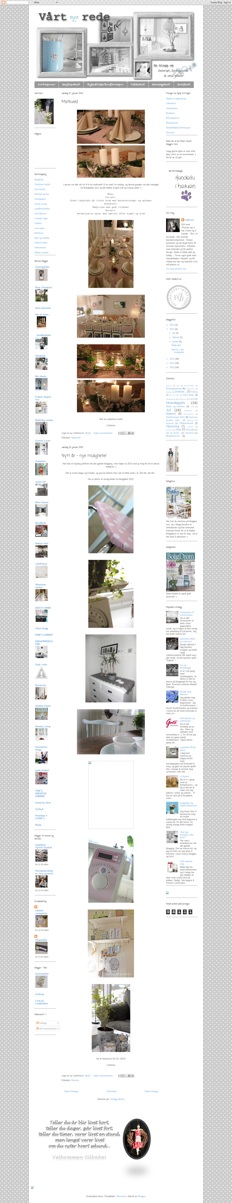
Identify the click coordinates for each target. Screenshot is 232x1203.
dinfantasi (40, 461)
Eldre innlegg (151, 1091)
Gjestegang (170, 399)
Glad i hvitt (41, 664)
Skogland (40, 356)
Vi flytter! (184, 776)
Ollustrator (121, 1196)
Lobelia (37, 223)
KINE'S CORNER (44, 635)
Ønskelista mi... (174, 436)
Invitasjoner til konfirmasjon (187, 613)
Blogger (141, 1196)
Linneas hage (41, 218)
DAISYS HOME (43, 608)
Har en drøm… (43, 314)
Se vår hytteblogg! (185, 666)
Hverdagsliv (40, 199)
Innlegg (42, 1023)
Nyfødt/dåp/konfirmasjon (105, 84)
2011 (172, 363)
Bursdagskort (161, 84)
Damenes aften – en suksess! (188, 640)
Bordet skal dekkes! (185, 693)
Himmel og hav (41, 194)
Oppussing (172, 426)
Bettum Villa (41, 543)
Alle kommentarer (47, 1028)
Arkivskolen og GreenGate (187, 719)
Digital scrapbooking (176, 98)
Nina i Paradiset (43, 287)
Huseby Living (42, 726)
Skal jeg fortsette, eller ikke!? (187, 835)
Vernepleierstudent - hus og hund (44, 872)
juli (174, 333)
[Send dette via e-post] (119, 433)
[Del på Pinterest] (132, 433)
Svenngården (42, 267)
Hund (191, 399)
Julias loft (40, 482)
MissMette (40, 523)
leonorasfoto (42, 973)
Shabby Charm (43, 706)
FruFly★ (39, 994)
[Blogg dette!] (123, 433)
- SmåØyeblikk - (43, 335)
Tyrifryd (39, 809)
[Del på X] (126, 433)
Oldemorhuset (186, 423)
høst (192, 407)
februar (176, 337)
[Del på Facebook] (129, 433)
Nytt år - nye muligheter (84, 456)
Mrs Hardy (40, 376)
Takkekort (138, 84)
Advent (169, 386)
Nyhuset (170, 423)
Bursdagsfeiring (173, 388)
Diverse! (170, 132)
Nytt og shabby (41, 238)
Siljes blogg (41, 628)
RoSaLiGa (40, 685)
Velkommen (40, 247)
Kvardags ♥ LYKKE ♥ (41, 817)
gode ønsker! (42, 770)
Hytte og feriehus (175, 406)
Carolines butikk (42, 184)
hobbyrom (182, 399)
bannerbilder (189, 386)
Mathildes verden (44, 420)
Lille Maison (40, 213)
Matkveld (70, 102)
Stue (178, 429)
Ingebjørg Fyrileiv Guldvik (43, 846)
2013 (172, 329)
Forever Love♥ (42, 440)
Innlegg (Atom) (117, 1099)
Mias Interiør (42, 502)
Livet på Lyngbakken (41, 1002)
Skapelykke (41, 940)
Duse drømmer (43, 308)
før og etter (174, 395)
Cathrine (189, 220)
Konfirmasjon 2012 (175, 417)
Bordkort (183, 84)
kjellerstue (188, 411)
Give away (188, 395)
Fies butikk (39, 189)
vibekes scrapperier (41, 912)
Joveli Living (40, 204)
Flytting (194, 392)
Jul (168, 410)
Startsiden (111, 1091)
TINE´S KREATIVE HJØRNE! (40, 794)
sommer (190, 427)
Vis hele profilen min (176, 269)
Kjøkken (171, 413)
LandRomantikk (42, 208)
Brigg (38, 825)
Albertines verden (40, 586)
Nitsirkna (38, 233)
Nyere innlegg (71, 1091)
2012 (172, 359)
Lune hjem (39, 228)
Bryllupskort (71, 84)
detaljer (169, 392)
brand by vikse (43, 802)
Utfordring (189, 433)
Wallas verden (41, 252)
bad (178, 386)
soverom (169, 430)
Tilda (188, 430)
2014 (172, 325)
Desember (190, 389)
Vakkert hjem (40, 242)
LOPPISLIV (41, 564)
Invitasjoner (46, 84)
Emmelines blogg (41, 748)
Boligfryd (38, 179)
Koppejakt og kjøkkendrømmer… (188, 806)
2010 (172, 367)
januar (175, 341)
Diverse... (76, 1080)
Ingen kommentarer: (103, 433)
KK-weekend (189, 414)
